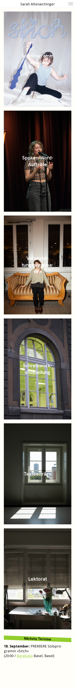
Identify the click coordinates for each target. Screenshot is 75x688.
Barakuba (25, 655)
